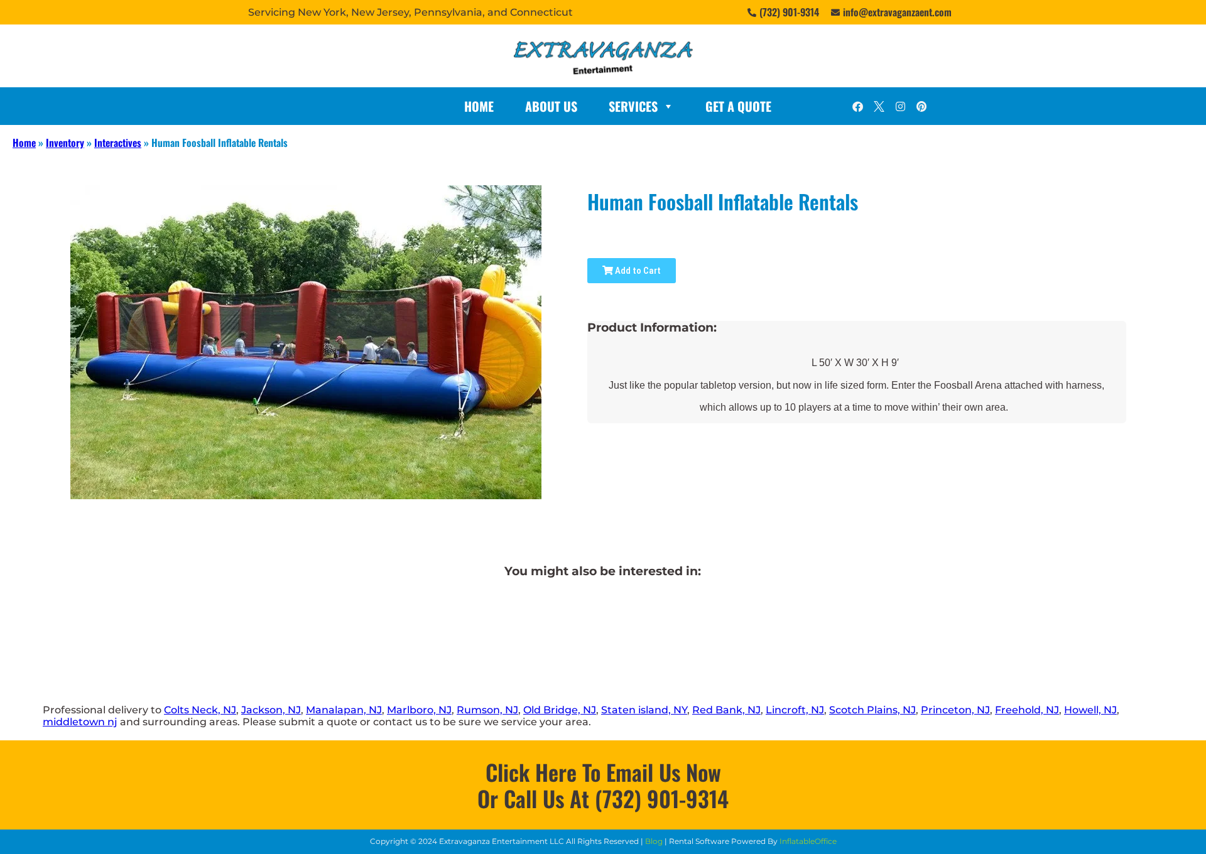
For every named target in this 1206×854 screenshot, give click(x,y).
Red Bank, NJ (726, 710)
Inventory (65, 142)
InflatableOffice (808, 841)
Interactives (117, 142)
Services (633, 106)
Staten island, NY (644, 710)
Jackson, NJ (271, 710)
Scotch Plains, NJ (872, 710)
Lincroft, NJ (795, 710)
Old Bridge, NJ (559, 710)
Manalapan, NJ (344, 710)
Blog (654, 841)
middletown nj (80, 722)
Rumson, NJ (487, 710)
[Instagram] (900, 106)
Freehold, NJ (1027, 710)
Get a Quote (738, 106)
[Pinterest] (921, 106)
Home (479, 106)
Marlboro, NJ (419, 710)
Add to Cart (637, 270)
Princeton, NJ (955, 710)
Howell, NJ (1090, 710)
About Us (551, 106)
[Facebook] (857, 106)
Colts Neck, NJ (200, 710)
